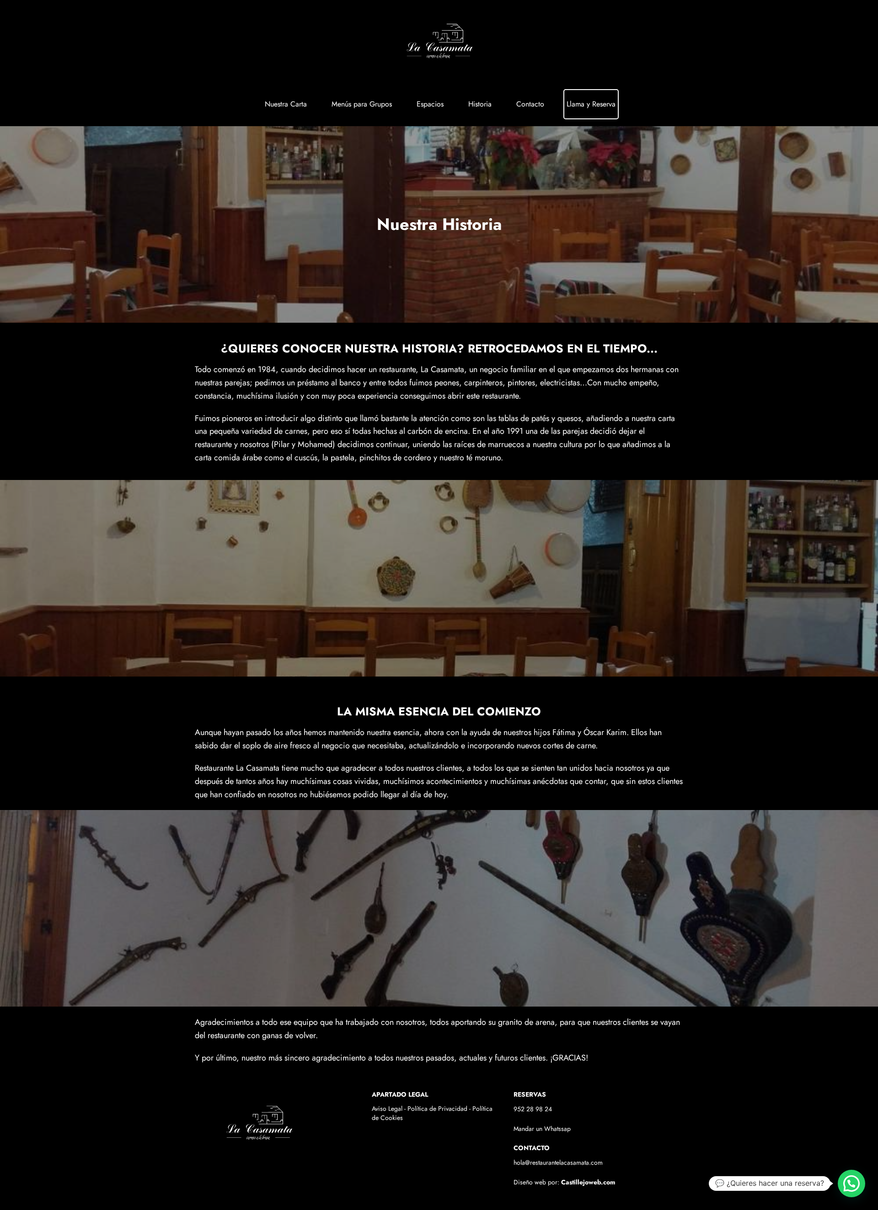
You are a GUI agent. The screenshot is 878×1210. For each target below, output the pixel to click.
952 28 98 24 (533, 1109)
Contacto (530, 104)
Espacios (430, 104)
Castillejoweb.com (588, 1182)
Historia (480, 104)
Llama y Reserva (591, 104)
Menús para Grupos (362, 104)
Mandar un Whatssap (542, 1128)
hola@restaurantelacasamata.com (558, 1162)
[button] (851, 1183)
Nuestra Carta (286, 104)
